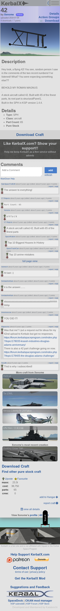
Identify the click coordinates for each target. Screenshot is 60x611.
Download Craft (30, 135)
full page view (30, 261)
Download (52, 20)
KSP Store (44, 603)
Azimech (4, 267)
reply (56, 186)
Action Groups (49, 17)
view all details (31, 509)
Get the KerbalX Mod (30, 578)
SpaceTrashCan (12, 248)
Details (54, 13)
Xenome (9, 14)
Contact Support (30, 567)
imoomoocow (6, 312)
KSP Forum (32, 603)
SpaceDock (15, 600)
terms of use (21, 572)
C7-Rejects (5, 198)
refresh (48, 175)
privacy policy (37, 572)
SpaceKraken (10, 236)
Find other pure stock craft (21, 471)
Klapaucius (5, 327)
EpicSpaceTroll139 (8, 184)
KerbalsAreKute (7, 281)
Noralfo (4, 363)
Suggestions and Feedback (30, 587)
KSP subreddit (17, 603)
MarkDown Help (8, 179)
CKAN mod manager (38, 600)
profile (33, 515)
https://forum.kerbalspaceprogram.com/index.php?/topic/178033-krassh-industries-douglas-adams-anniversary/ (30, 341)
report (51, 186)
